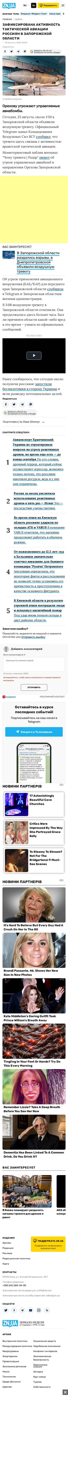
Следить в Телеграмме (36, 731)
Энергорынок (9, 1356)
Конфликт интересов (45, 1351)
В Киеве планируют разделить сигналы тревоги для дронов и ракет (23, 1214)
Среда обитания (11, 1381)
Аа (33, 5)
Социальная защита (44, 1341)
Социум (37, 1366)
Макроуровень (10, 1351)
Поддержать (50, 5)
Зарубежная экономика (46, 1346)
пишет (44, 157)
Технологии (9, 1376)
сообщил (43, 136)
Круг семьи (39, 1376)
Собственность (42, 1387)
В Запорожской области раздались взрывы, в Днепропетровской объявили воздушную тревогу (38, 262)
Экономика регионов (14, 1366)
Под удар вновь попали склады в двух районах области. (39, 610)
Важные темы (10, 14)
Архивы (6, 1242)
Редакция (8, 1248)
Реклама (7, 1253)
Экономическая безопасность (42, 1358)
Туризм (37, 1382)
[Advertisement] (34, 209)
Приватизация (10, 1361)
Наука (5, 1371)
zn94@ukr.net (44, 1290)
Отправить (34, 687)
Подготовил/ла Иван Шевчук (21, 421)
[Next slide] (63, 14)
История (38, 1371)
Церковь (7, 1386)
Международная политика (17, 1346)
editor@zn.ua (53, 1295)
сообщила (55, 289)
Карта (5, 1263)
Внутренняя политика (14, 1341)
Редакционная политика (16, 1258)
